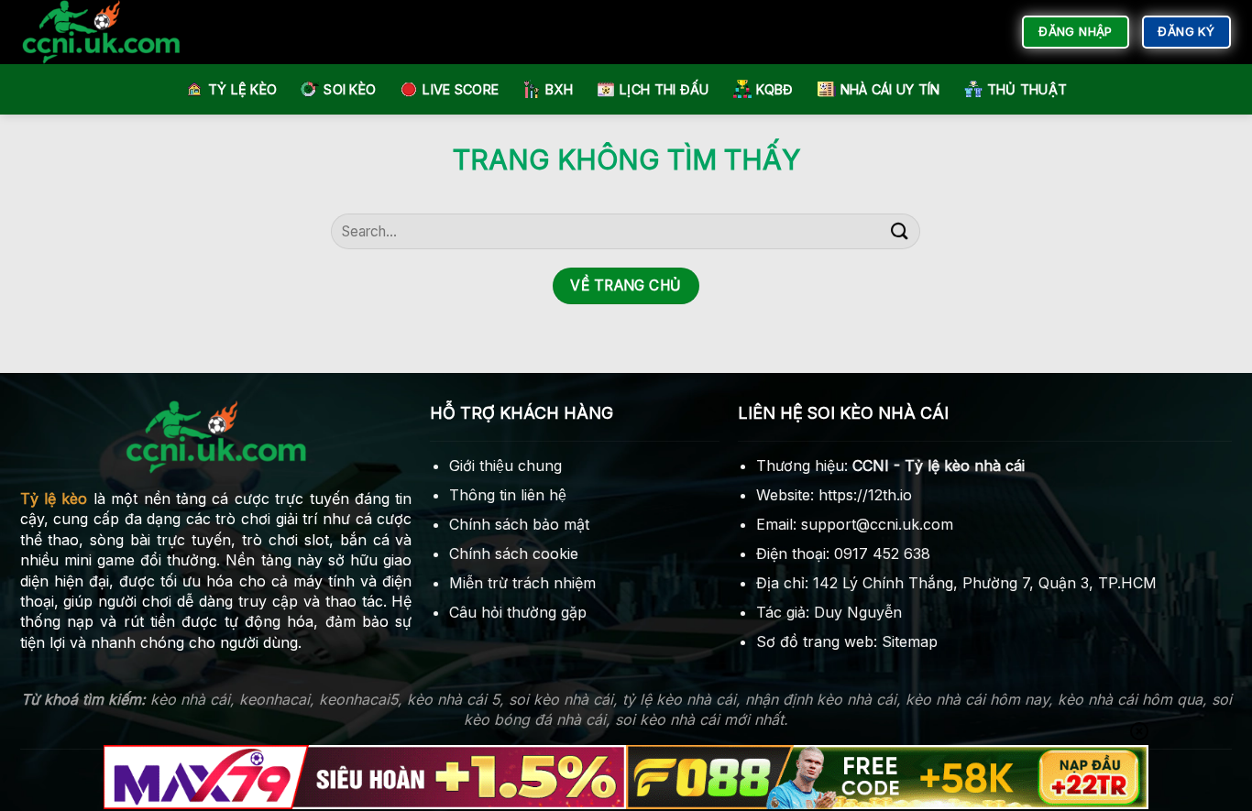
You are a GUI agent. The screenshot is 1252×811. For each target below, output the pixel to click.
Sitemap (910, 641)
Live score (461, 89)
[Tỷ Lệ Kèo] (117, 32)
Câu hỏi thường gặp (518, 612)
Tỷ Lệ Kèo (243, 89)
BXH (559, 89)
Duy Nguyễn (858, 612)
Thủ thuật (1027, 89)
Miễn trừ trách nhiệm (522, 583)
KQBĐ (775, 89)
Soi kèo (350, 89)
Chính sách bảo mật (519, 524)
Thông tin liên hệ (507, 495)
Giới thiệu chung (505, 465)
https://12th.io (865, 495)
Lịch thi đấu (664, 89)
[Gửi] (899, 231)
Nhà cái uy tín (890, 89)
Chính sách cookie (513, 553)
